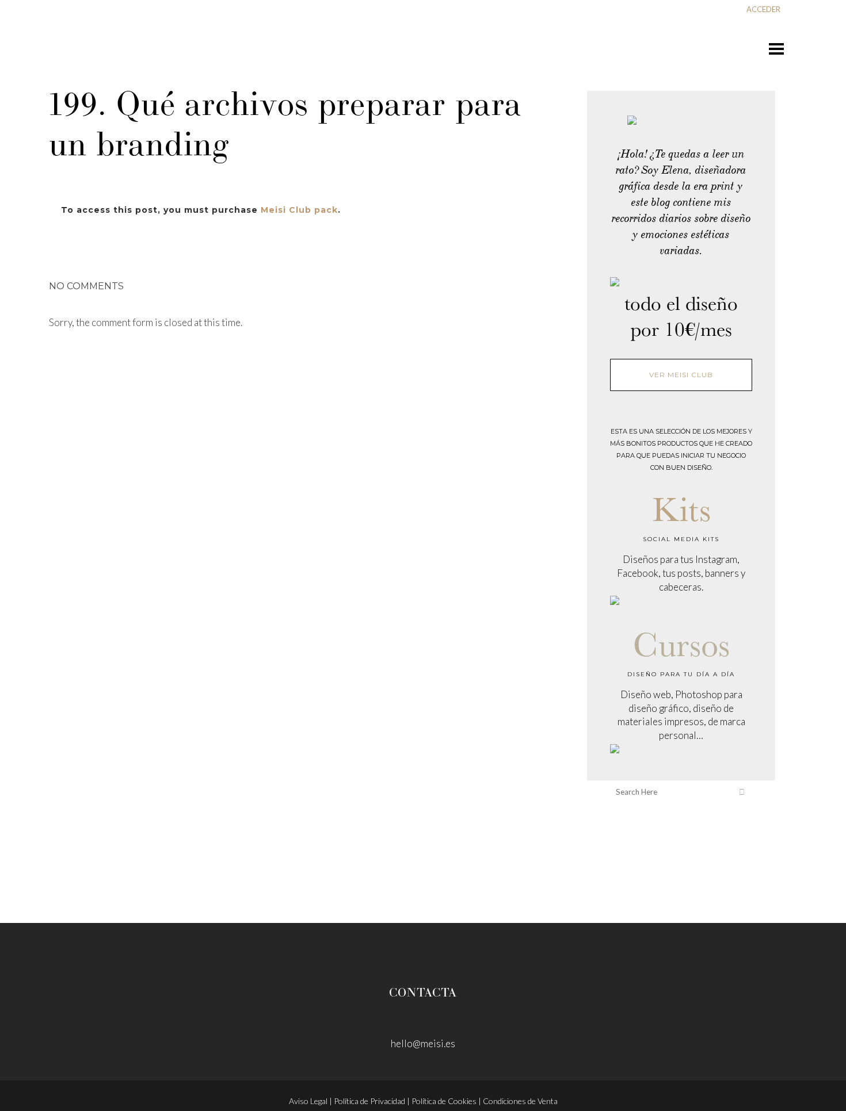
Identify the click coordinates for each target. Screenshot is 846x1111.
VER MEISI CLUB (681, 374)
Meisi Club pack (299, 210)
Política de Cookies (444, 1101)
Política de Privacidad (369, 1101)
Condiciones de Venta (520, 1101)
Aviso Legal (308, 1101)
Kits (681, 508)
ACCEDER (763, 9)
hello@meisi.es (423, 1043)
